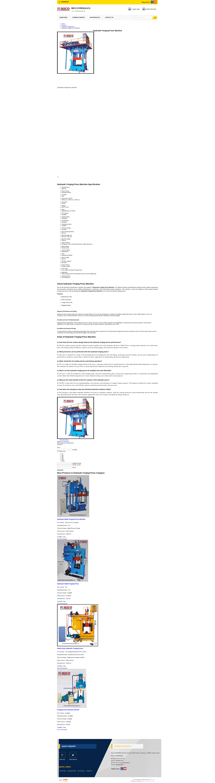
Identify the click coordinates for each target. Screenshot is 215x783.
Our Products (95, 17)
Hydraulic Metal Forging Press (68, 584)
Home (63, 23)
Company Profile (78, 17)
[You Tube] (155, 3)
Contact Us (109, 17)
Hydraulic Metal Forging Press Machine (71, 519)
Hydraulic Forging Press (68, 26)
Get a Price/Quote (62, 539)
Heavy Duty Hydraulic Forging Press (70, 648)
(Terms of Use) (152, 779)
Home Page (63, 17)
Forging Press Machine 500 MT (68, 710)
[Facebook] (152, 3)
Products (63, 25)
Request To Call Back (63, 441)
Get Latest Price (64, 440)
